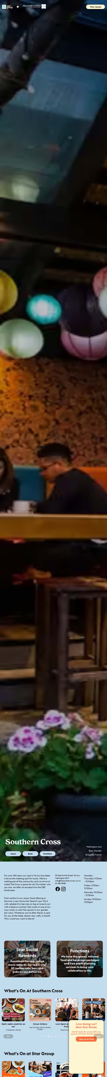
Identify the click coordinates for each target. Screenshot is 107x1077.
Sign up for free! (86, 1039)
